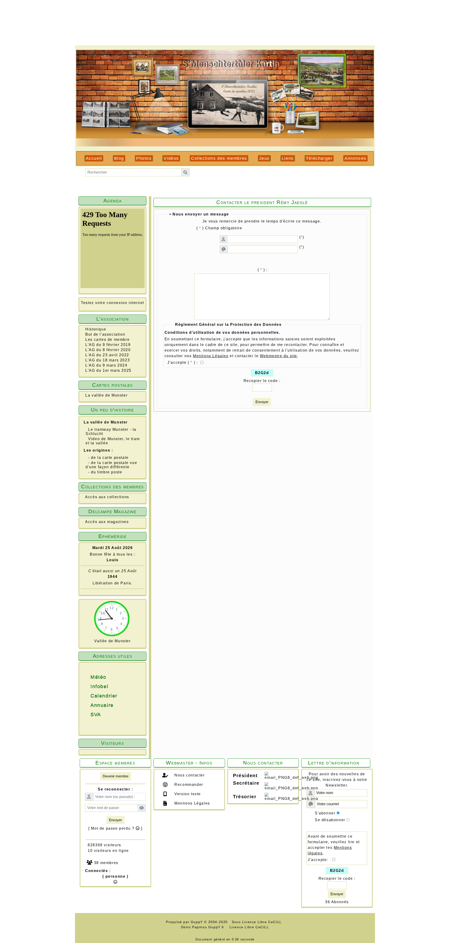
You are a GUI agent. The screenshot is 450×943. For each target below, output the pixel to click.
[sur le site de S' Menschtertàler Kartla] (225, 98)
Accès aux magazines (107, 522)
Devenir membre (115, 776)
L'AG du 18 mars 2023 (107, 360)
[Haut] (443, 474)
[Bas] (443, 490)
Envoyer (261, 402)
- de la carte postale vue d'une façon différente (111, 465)
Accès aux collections (107, 497)
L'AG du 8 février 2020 (108, 350)
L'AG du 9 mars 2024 (106, 365)
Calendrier (88, 695)
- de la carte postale (108, 458)
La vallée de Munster (106, 395)
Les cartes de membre (107, 340)
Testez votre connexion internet (112, 303)
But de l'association (105, 334)
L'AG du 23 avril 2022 (107, 355)
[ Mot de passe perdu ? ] (115, 828)
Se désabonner (330, 820)
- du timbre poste (105, 472)
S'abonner (325, 813)
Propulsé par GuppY (185, 922)
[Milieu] (443, 482)
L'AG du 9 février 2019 (108, 345)
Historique (95, 329)
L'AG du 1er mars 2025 (108, 370)
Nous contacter (189, 775)
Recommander (188, 785)
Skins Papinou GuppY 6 (204, 927)
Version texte (187, 794)
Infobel (88, 686)
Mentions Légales (191, 803)
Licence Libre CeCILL (248, 927)
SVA (88, 714)
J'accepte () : (183, 362)
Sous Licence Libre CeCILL (257, 922)
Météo (88, 677)
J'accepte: (320, 860)
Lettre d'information (336, 763)
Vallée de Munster (112, 641)
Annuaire (88, 705)
